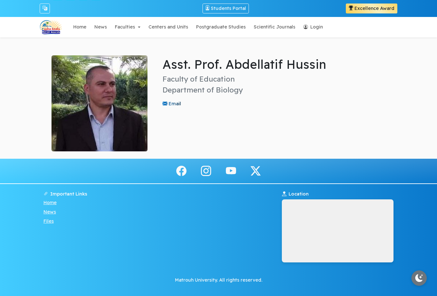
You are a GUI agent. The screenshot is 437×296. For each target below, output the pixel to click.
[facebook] (181, 170)
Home (50, 202)
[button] (127, 27)
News (50, 212)
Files (49, 221)
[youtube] (231, 170)
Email (174, 103)
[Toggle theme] (419, 278)
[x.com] (255, 170)
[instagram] (206, 170)
